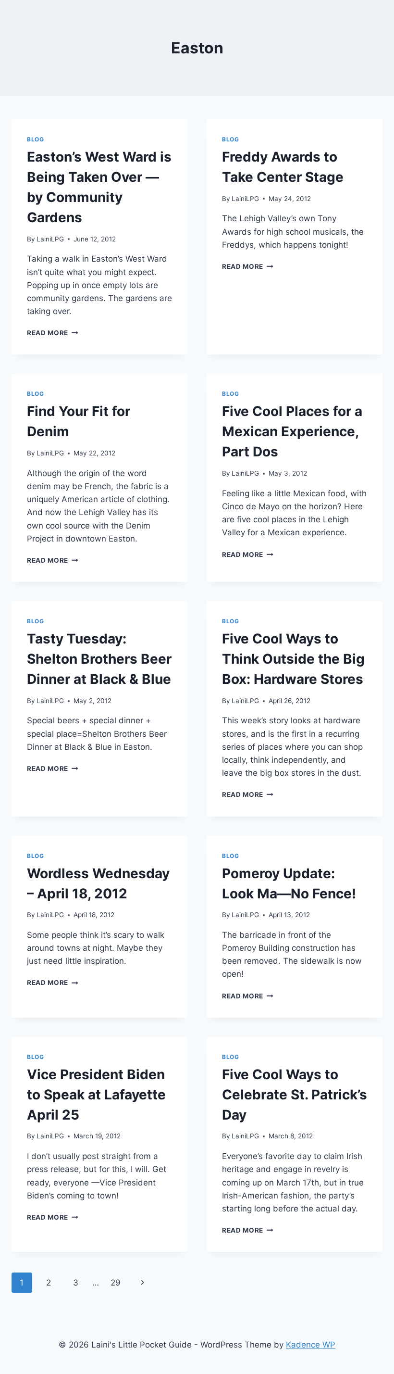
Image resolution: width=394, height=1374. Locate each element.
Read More (52, 333)
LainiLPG (50, 239)
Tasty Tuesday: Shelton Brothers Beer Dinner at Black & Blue (99, 658)
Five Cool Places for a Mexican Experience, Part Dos (292, 431)
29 (116, 1282)
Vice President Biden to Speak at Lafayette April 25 (96, 1094)
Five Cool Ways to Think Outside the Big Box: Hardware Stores (293, 658)
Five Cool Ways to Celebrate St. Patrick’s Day (294, 1094)
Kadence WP (310, 1344)
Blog (35, 139)
